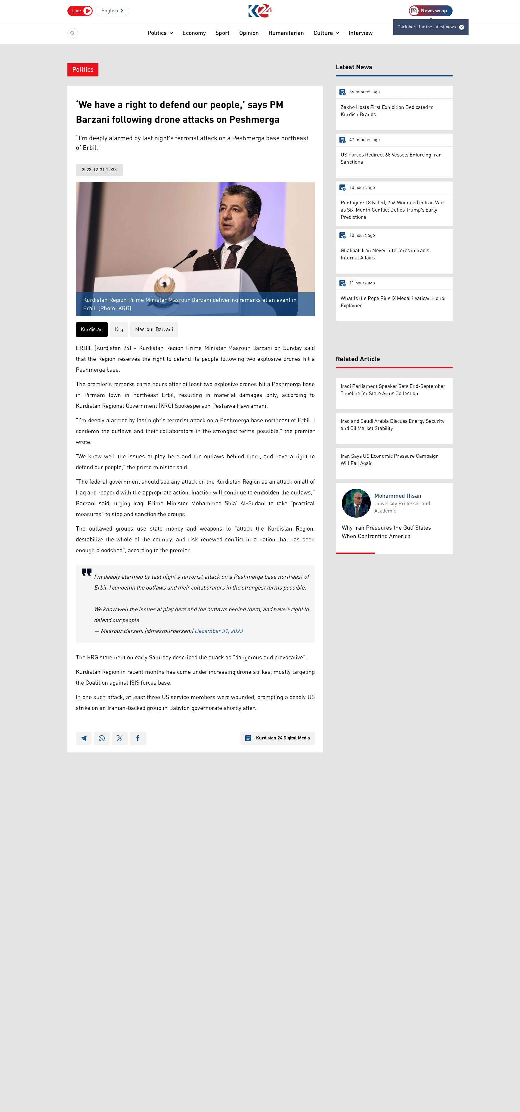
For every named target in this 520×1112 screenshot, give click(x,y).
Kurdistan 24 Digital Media (283, 738)
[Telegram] (83, 738)
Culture (323, 33)
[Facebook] (138, 738)
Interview (360, 33)
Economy (194, 33)
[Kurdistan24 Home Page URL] (260, 11)
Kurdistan (92, 329)
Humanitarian (286, 33)
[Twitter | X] (120, 738)
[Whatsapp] (102, 738)
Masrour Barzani (154, 329)
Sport (222, 33)
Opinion (249, 33)
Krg (119, 329)
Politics (157, 33)
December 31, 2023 (218, 631)
